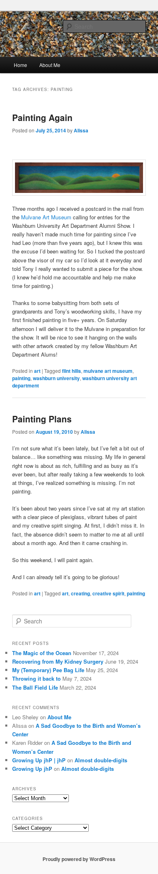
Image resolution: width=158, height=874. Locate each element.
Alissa (81, 130)
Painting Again (42, 117)
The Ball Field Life (35, 687)
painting (21, 378)
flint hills (71, 370)
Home (20, 64)
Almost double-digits (101, 760)
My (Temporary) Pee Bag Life (48, 670)
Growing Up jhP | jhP (39, 760)
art (37, 370)
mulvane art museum (107, 370)
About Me (49, 64)
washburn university (56, 378)
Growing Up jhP (32, 768)
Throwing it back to (36, 678)
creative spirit (108, 593)
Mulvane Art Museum (46, 217)
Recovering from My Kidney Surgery (57, 661)
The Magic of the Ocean (41, 653)
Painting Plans (42, 419)
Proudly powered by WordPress (79, 859)
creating (80, 593)
